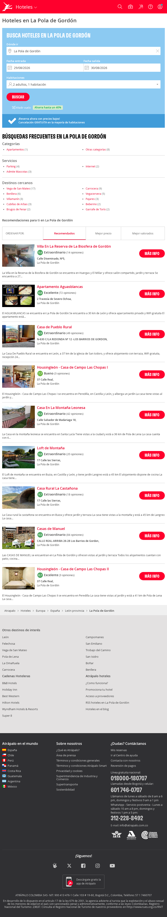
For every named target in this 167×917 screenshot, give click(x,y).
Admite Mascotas (17, 171)
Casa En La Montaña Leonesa (61, 408)
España (55, 611)
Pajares (90, 199)
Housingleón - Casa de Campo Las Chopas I (72, 367)
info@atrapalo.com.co (134, 825)
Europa (40, 611)
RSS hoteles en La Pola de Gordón (107, 703)
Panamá (13, 766)
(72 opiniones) (67, 292)
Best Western (10, 696)
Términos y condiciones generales (78, 760)
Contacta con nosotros (125, 760)
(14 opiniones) (75, 252)
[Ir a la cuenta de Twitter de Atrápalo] (69, 866)
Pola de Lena (10, 657)
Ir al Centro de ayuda (124, 755)
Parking (11, 166)
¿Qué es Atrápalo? (68, 750)
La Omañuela (10, 663)
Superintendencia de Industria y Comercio (77, 777)
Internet (90, 166)
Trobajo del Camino (98, 650)
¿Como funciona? (97, 683)
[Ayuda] (150, 6)
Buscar (18, 97)
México (12, 786)
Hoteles (26, 611)
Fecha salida (92, 60)
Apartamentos (15, 149)
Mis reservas (119, 750)
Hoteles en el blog (97, 709)
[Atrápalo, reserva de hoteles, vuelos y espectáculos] (8, 6)
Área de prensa (66, 755)
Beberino (91, 204)
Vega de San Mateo (18, 188)
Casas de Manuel (51, 529)
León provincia (74, 611)
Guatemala (15, 776)
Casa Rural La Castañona (57, 488)
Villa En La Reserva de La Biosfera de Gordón (74, 246)
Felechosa (8, 644)
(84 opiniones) (75, 534)
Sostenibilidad (65, 789)
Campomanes (95, 637)
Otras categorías (96, 149)
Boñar (90, 663)
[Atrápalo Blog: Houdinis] (54, 865)
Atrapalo (9, 611)
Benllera (12, 193)
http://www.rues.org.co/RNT (145, 907)
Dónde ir (12, 44)
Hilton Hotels (10, 703)
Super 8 (7, 716)
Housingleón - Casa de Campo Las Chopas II (73, 569)
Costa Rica (14, 771)
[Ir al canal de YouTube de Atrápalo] (112, 866)
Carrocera (92, 188)
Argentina (14, 781)
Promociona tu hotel (99, 689)
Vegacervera (93, 193)
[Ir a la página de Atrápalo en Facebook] (83, 866)
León (5, 637)
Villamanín (13, 199)
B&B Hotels (9, 683)
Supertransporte (67, 784)
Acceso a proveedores (100, 696)
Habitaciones (15, 77)
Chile (11, 755)
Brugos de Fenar (17, 209)
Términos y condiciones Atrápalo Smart (81, 766)
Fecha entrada (16, 60)
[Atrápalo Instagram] (97, 866)
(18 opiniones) (75, 494)
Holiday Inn (9, 689)
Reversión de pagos (123, 766)
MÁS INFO (152, 253)
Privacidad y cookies (69, 771)
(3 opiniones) (62, 373)
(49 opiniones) (75, 333)
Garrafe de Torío (96, 209)
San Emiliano (94, 644)
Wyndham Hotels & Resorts (20, 709)
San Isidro (92, 657)
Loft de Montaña (51, 448)
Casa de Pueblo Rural (54, 327)
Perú (11, 760)
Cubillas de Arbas (17, 204)
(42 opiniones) (75, 413)
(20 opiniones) (75, 454)
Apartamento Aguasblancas (60, 287)
